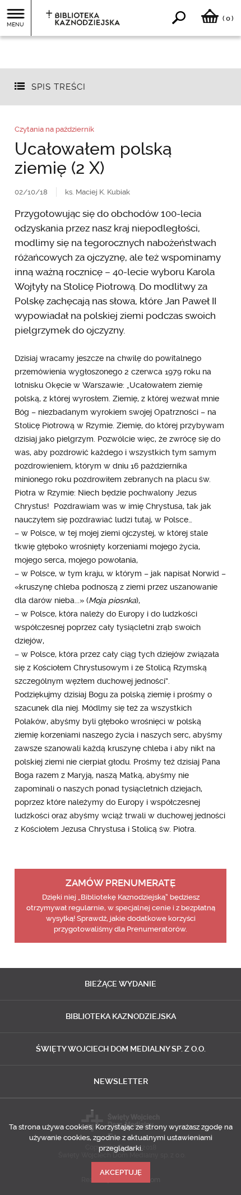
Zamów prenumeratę (120, 882)
